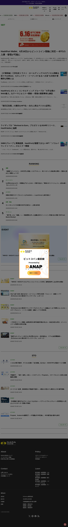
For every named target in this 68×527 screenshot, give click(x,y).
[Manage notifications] (65, 524)
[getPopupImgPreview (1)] (34, 263)
